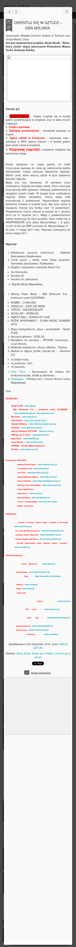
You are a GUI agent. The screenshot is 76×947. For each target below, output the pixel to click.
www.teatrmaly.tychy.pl (38, 472)
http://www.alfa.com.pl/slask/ (48, 576)
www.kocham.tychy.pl (39, 630)
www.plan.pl (30, 406)
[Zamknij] (66, 11)
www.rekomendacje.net (42, 626)
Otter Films (18, 371)
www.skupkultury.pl (41, 497)
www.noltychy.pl (52, 609)
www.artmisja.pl (51, 634)
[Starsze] (16, 11)
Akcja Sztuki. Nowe (27, 653)
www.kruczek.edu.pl (48, 501)
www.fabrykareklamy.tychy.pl (42, 424)
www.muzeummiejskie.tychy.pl (46, 481)
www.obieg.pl (28, 588)
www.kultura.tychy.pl (47, 464)
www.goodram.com (45, 413)
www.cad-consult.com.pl (35, 420)
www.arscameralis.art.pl (52, 530)
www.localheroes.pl (34, 442)
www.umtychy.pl (41, 468)
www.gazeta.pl (48, 563)
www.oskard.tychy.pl (51, 485)
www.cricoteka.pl (22, 547)
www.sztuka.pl (31, 584)
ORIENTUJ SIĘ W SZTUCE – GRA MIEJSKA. (38, 25)
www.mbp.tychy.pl (48, 477)
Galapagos (17, 379)
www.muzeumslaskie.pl (50, 539)
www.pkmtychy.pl (41, 435)
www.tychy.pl (64, 601)
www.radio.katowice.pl (39, 572)
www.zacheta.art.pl (23, 526)
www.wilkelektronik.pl (24, 413)
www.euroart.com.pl (29, 449)
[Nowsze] (9, 11)
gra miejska (46, 653)
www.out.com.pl (46, 431)
